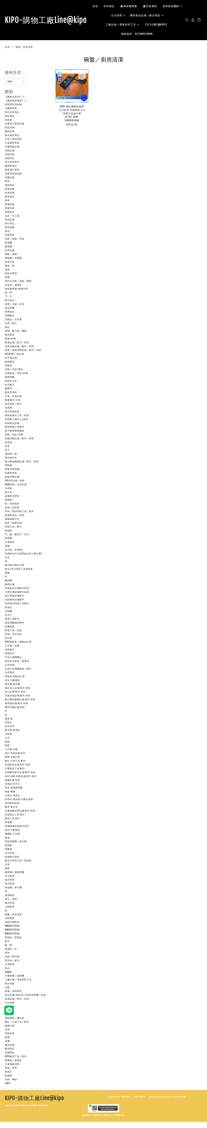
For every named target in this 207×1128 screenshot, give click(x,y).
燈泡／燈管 (11, 1067)
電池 (7, 231)
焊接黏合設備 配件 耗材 (17, 764)
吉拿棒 (8, 488)
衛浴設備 (10, 219)
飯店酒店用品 (12, 135)
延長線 (8, 442)
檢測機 (8, 242)
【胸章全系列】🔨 (15, 96)
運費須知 (108, 1115)
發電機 (8, 822)
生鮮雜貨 (10, 918)
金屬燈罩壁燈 (12, 496)
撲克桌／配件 (12, 960)
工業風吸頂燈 (12, 1064)
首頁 (95, 6)
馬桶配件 (10, 315)
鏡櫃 (7, 277)
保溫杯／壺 (11, 949)
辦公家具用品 (12, 112)
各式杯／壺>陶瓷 (14, 549)
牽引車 (8, 492)
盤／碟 (8, 945)
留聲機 (8, 538)
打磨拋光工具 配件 (15, 768)
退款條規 (86, 1115)
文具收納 (10, 664)
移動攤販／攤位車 (14, 1018)
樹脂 (7, 741)
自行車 (8, 638)
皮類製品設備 (12, 423)
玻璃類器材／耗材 (14, 515)
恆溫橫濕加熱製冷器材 (17, 826)
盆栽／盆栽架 (12, 507)
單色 (7, 952)
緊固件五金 (11, 380)
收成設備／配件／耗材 (17, 998)
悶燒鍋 (8, 499)
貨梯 (7, 545)
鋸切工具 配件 (12, 818)
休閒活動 (10, 154)
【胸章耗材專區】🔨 (16, 100)
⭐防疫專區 (150, 6)
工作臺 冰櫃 (11, 749)
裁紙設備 (10, 584)
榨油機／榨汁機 (13, 887)
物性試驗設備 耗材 (15, 707)
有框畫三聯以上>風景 (16, 419)
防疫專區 (10, 234)
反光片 (8, 614)
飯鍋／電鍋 (11, 254)
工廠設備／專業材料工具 (121, 24)
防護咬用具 (11, 472)
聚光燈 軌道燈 (12, 730)
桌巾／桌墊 (11, 898)
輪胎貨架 (10, 361)
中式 (7, 737)
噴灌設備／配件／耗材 (17, 342)
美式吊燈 (10, 726)
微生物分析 (11, 457)
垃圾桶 (8, 407)
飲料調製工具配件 (14, 426)
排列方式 (13, 72)
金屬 (7, 1041)
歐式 (7, 941)
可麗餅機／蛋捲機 (14, 975)
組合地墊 (10, 983)
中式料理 (10, 876)
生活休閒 (116, 15)
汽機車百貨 (11, 108)
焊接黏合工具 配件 (15, 814)
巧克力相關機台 (13, 657)
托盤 (7, 987)
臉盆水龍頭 (11, 273)
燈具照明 (10, 192)
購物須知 (97, 1115)
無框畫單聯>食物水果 (16, 288)
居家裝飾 (10, 188)
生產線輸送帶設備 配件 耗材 (20, 810)
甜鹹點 (8, 971)
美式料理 (10, 883)
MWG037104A (12, 925)
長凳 (7, 446)
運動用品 (10, 158)
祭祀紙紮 (10, 227)
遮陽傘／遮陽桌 (13, 1060)
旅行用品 (10, 223)
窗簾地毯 (10, 204)
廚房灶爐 (10, 250)
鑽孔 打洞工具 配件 (15, 760)
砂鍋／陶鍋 (11, 1079)
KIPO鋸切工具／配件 (16, 1056)
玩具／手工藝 (12, 215)
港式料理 (10, 879)
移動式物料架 (12, 922)
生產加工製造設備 (14, 123)
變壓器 (8, 388)
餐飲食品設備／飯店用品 (145, 15)
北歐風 (8, 733)
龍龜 (7, 1037)
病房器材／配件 (13, 403)
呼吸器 (8, 365)
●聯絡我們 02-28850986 (119, 1097)
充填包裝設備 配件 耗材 (17, 695)
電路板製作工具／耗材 (17, 415)
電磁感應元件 (12, 518)
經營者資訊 (119, 1115)
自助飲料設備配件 (14, 599)
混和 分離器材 (12, 829)
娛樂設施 (10, 177)
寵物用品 (10, 212)
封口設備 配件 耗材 (15, 691)
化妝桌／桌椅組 (13, 284)
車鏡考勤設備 (12, 476)
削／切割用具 (12, 503)
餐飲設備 (10, 131)
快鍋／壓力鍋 (12, 956)
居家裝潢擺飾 (171, 6)
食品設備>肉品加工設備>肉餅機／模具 (25, 994)
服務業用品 (11, 165)
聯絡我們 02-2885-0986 (137, 33)
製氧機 (8, 246)
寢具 (7, 200)
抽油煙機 (10, 307)
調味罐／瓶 (11, 453)
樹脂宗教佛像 (12, 469)
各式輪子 (10, 384)
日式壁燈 (10, 672)
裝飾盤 (8, 465)
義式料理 (10, 902)
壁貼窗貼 (10, 116)
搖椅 (7, 269)
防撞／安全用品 (13, 634)
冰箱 (7, 1029)
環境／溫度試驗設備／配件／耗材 (23, 350)
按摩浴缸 (10, 311)
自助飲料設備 (12, 803)
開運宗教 (10, 208)
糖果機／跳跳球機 (14, 872)
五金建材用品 (12, 142)
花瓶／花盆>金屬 (14, 434)
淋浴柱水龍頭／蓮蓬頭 (17, 661)
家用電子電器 (12, 169)
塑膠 (7, 572)
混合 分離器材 (12, 680)
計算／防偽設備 (13, 396)
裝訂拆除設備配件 (14, 595)
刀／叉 (8, 296)
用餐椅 (8, 849)
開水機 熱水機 (12, 684)
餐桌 (7, 837)
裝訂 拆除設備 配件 (15, 753)
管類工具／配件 (13, 526)
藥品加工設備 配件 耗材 (17, 688)
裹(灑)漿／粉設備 (14, 353)
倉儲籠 (8, 530)
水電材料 (10, 542)
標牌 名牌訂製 (12, 757)
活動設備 (10, 150)
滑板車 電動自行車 (15, 676)
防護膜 (8, 1075)
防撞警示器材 (12, 856)
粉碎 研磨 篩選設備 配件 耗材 (21, 776)
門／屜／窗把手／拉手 (17, 534)
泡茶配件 (10, 649)
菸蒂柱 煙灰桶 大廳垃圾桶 (19, 799)
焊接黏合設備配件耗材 (17, 588)
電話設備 (10, 1044)
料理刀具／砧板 (13, 630)
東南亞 (8, 1071)
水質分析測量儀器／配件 (18, 668)
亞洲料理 (10, 964)
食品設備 (10, 127)
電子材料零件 (12, 161)
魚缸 (7, 327)
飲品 (7, 968)
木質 (7, 864)
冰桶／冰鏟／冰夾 (14, 304)
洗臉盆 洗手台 (12, 783)
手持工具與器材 (13, 139)
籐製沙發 (10, 1025)
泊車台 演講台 (12, 795)
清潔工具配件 (12, 618)
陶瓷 (7, 745)
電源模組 (10, 895)
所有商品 (109, 6)
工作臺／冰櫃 (12, 645)
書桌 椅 (9, 718)
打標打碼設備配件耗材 (17, 592)
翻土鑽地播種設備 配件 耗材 (20, 699)
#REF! (8, 1083)
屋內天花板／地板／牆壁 (18, 281)
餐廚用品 (10, 1048)
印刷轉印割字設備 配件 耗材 (20, 772)
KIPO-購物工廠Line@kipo (46, 20)
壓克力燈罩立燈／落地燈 (18, 860)
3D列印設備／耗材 (15, 480)
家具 (7, 181)
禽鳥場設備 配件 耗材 (16, 703)
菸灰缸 (8, 607)
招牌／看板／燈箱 (14, 238)
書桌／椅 (10, 265)
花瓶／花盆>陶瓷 (14, 369)
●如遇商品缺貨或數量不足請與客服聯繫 (167, 1097)
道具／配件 (11, 323)
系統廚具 (10, 1033)
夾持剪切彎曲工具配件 (17, 603)
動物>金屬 (10, 338)
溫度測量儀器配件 (14, 622)
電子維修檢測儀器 (14, 430)
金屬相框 (10, 626)
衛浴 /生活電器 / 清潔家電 (19, 568)
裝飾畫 (8, 119)
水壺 (7, 557)
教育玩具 (10, 261)
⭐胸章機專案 (128, 6)
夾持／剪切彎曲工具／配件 (19, 511)
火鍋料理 (10, 906)
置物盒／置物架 (13, 937)
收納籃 (8, 845)
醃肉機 (8, 580)
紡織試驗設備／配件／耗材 (19, 438)
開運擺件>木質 (13, 400)
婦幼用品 (10, 185)
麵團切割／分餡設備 (16, 484)
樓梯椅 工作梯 (12, 833)
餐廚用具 (10, 196)
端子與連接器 (12, 411)
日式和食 (10, 853)
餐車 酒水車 (11, 806)
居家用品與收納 (13, 104)
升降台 (8, 722)
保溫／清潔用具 (13, 991)
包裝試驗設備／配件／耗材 (19, 346)
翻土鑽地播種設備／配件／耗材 (22, 461)
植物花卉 (10, 653)
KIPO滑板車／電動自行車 (18, 641)
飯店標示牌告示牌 (14, 565)
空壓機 (8, 611)
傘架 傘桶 (10, 791)
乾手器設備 (11, 357)
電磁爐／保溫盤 (13, 257)
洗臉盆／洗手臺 (13, 319)
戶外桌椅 (10, 1002)
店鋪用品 (10, 1052)
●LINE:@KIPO (139, 1097)
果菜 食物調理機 (13, 787)
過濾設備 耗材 (12, 780)
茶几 (7, 449)
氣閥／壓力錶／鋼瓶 (16, 330)
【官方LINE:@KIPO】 (156, 24)
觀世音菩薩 (11, 392)
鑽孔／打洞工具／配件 (17, 1021)
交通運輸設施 (12, 146)
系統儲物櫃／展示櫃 (16, 841)
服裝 (7, 868)
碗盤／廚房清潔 (13, 914)
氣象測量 (10, 377)
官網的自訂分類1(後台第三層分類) (23, 553)
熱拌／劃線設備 (13, 522)
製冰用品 (10, 300)
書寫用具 (10, 334)
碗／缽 (8, 292)
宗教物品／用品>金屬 (16, 373)
